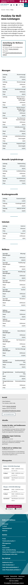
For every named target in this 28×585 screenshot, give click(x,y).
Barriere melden (14, 581)
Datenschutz (13, 576)
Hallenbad (5, 524)
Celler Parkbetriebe (8, 565)
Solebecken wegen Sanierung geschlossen (11, 436)
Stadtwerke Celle (7, 562)
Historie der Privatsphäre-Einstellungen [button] (13, 552)
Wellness (8, 9)
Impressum (21, 576)
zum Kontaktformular (9, 414)
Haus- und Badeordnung (9, 550)
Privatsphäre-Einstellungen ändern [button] (14, 583)
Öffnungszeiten (6, 543)
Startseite (3, 9)
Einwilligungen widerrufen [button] (9, 554)
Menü (26, 4)
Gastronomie (5, 547)
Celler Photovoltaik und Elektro (11, 570)
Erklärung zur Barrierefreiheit (14, 578)
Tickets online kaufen (8, 541)
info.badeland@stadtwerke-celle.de (11, 410)
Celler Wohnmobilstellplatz (10, 567)
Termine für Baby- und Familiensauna (14, 425)
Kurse (3, 545)
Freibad (4, 526)
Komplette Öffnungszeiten (14, 506)
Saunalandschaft (7, 528)
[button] (21, 1)
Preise (4, 538)
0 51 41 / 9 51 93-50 (11, 406)
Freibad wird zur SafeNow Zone (12, 448)
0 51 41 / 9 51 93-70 (13, 49)
